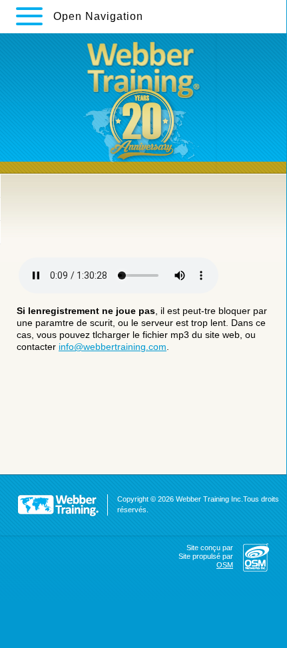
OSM (224, 565)
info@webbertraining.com (112, 346)
